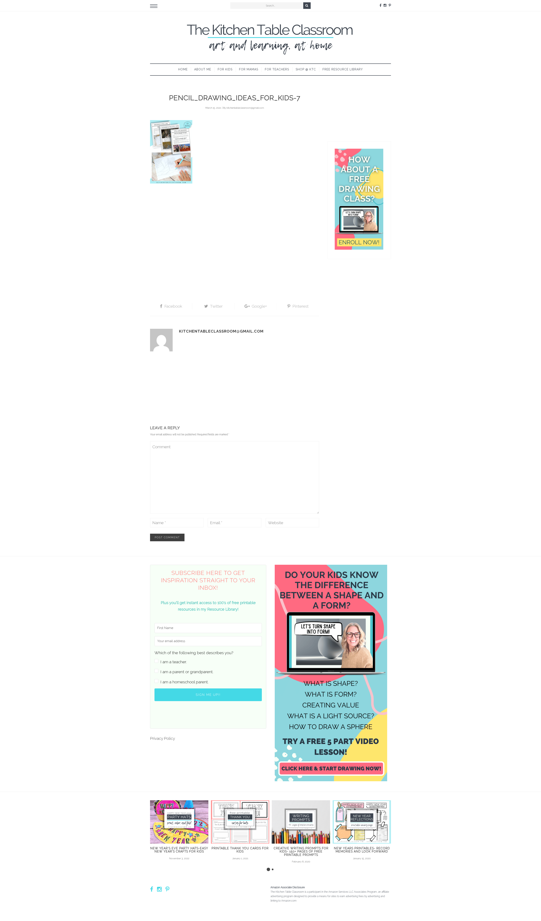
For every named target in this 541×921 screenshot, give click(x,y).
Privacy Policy (162, 738)
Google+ (259, 306)
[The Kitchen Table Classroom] (270, 37)
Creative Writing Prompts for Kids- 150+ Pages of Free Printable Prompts (301, 852)
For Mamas (248, 69)
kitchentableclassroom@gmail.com (245, 108)
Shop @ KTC (306, 69)
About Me (202, 69)
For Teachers (277, 69)
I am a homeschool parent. (184, 682)
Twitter (216, 306)
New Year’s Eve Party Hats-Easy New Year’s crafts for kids (179, 850)
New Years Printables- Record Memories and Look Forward (362, 850)
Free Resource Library (342, 69)
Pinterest (300, 306)
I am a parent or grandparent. (186, 671)
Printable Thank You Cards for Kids (240, 850)
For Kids (225, 69)
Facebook (173, 306)
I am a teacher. (173, 661)
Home (183, 69)
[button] (208, 657)
